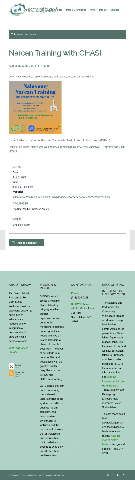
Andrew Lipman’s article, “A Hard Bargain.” (113, 381)
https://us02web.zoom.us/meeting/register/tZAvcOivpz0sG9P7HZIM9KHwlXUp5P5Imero (61, 196)
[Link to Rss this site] (123, 474)
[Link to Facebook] (113, 474)
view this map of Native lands (111, 440)
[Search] (123, 9)
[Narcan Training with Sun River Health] (2, 240)
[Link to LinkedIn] (118, 474)
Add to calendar (27, 242)
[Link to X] (107, 474)
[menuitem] (18, 9)
